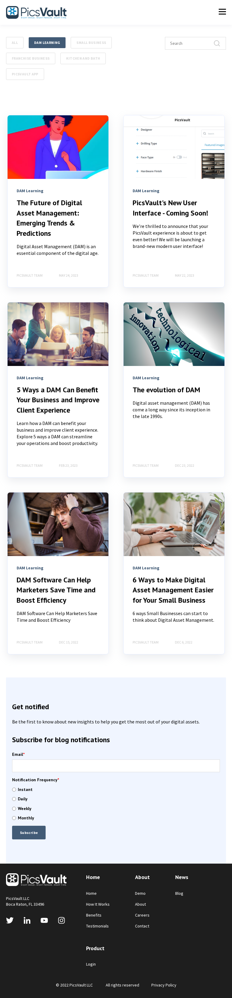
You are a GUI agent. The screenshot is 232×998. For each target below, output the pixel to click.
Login (91, 964)
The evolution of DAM (166, 389)
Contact (142, 926)
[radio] (116, 789)
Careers (142, 915)
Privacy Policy (163, 985)
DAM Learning (47, 42)
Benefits (94, 915)
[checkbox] (116, 803)
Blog (179, 893)
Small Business (91, 42)
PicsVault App (25, 74)
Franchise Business (31, 58)
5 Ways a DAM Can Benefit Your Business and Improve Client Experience (58, 400)
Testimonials (97, 926)
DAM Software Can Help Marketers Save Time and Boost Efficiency (56, 590)
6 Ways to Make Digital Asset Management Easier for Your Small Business (173, 590)
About (140, 904)
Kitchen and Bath (83, 58)
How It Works (98, 904)
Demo (140, 893)
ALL (15, 42)
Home (91, 893)
